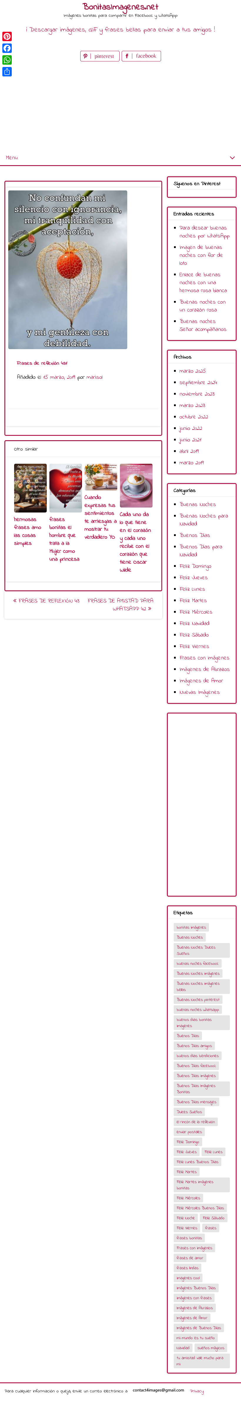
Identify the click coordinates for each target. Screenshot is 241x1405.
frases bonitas (189, 1238)
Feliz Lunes (192, 589)
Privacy (197, 1391)
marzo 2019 (192, 463)
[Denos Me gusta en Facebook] (141, 60)
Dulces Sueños (189, 1112)
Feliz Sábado (194, 635)
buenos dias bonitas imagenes (194, 1023)
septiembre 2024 (198, 383)
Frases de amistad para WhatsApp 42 (120, 605)
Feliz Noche (186, 1218)
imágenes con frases (194, 1298)
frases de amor (190, 1258)
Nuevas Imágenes (200, 692)
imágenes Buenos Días (196, 1288)
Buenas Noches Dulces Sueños (196, 951)
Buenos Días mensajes (196, 1102)
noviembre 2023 (197, 394)
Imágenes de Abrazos (205, 670)
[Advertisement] (120, 107)
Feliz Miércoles (196, 612)
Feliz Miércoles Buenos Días (200, 1208)
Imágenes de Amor (201, 681)
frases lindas (187, 1268)
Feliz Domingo (195, 566)
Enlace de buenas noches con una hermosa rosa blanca (203, 283)
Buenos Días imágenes (196, 1076)
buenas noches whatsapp (198, 1010)
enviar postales (189, 1132)
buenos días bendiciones (198, 1056)
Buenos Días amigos (194, 1046)
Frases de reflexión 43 (47, 601)
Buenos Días (195, 536)
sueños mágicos (211, 1348)
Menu (12, 158)
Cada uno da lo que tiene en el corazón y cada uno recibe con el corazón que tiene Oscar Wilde (135, 542)
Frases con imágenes (205, 658)
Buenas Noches (198, 505)
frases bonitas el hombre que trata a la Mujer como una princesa (64, 539)
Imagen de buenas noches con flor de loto (201, 255)
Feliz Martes (193, 601)
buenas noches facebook (198, 964)
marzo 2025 (193, 371)
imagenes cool (188, 1278)
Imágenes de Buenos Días (199, 1328)
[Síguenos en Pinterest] (101, 60)
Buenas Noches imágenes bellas (198, 987)
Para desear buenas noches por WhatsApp (205, 232)
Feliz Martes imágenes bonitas (195, 1185)
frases (210, 1228)
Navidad (183, 1348)
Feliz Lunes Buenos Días (197, 1162)
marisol (95, 377)
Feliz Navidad (195, 624)
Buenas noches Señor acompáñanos (203, 326)
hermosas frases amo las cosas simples (27, 531)
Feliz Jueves (194, 578)
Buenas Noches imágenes (198, 974)
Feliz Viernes (194, 647)
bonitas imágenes (191, 928)
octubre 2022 (194, 417)
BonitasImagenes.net (120, 7)
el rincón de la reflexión (196, 1122)
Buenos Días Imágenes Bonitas (196, 1089)
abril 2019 (189, 452)
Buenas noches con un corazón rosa (203, 306)
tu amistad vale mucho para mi (200, 1361)
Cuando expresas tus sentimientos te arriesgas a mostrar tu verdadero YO (101, 517)
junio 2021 (190, 440)
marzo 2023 (192, 406)
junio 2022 (191, 429)
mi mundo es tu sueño (196, 1338)
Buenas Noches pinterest (198, 1000)
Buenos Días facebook (196, 1066)
